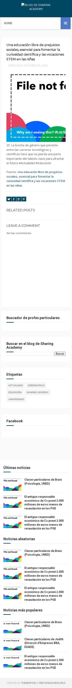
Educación (15, 392)
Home (8, 23)
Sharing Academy (38, 392)
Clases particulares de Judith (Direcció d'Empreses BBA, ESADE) (43, 643)
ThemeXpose (28, 683)
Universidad (16, 399)
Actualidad (15, 385)
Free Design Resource (52, 683)
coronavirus (36, 385)
